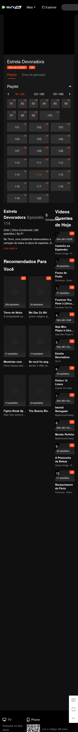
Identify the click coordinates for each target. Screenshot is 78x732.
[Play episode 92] (22, 103)
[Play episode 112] (61, 162)
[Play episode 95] (55, 103)
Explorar (51, 7)
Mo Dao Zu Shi (38, 312)
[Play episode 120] (39, 198)
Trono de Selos (13, 312)
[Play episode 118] (61, 186)
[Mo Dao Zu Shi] (40, 292)
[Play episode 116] (17, 186)
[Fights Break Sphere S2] (15, 390)
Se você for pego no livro (44, 361)
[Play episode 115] (61, 174)
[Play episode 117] (39, 186)
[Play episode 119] (17, 198)
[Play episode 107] (17, 150)
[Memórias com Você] (15, 341)
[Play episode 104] (17, 139)
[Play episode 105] (39, 139)
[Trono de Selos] (15, 292)
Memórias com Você (16, 361)
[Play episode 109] (61, 150)
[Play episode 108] (39, 150)
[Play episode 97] (11, 115)
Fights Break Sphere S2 (18, 411)
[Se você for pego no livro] (40, 341)
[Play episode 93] (33, 103)
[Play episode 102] (39, 127)
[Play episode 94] (44, 103)
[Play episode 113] (17, 174)
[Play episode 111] (39, 162)
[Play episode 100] (50, 115)
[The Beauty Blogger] (40, 390)
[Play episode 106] (61, 139)
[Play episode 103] (61, 127)
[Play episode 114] (39, 174)
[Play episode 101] (17, 127)
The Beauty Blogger (41, 411)
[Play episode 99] (33, 115)
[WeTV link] (12, 7)
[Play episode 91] (11, 103)
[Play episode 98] (22, 115)
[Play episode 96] (66, 103)
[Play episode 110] (17, 162)
